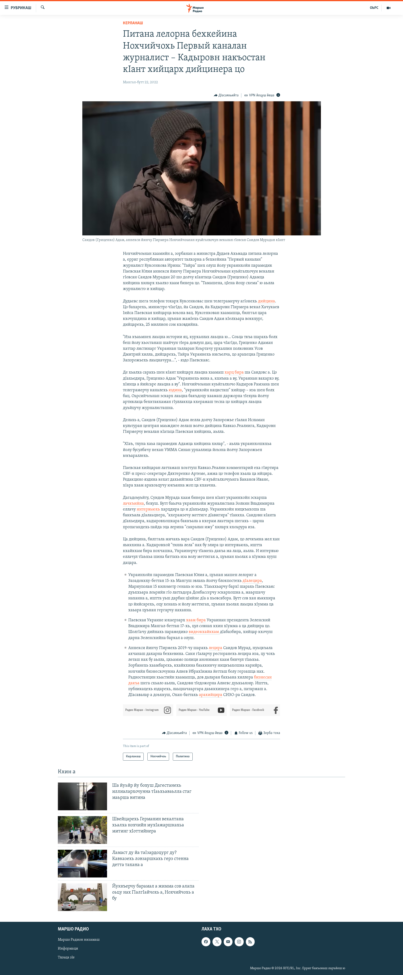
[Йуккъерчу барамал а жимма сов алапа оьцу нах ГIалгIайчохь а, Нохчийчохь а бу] (82, 897)
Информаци (68, 949)
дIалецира (252, 581)
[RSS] (250, 941)
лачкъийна (133, 504)
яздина (175, 390)
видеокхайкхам (204, 632)
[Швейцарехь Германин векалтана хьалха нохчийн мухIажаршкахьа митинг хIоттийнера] (82, 830)
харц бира (234, 372)
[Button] (226, 95)
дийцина (266, 301)
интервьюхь (148, 509)
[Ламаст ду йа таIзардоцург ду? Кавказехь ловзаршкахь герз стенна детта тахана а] (82, 863)
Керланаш (133, 23)
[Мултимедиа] (389, 8)
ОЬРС (374, 8)
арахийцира (210, 695)
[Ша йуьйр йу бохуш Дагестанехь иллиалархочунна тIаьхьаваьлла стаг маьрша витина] (82, 796)
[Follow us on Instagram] (239, 941)
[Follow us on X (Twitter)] (216, 941)
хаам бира (196, 620)
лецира (215, 648)
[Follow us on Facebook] (206, 941)
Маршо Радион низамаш (79, 940)
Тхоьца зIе (66, 957)
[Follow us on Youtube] (228, 941)
